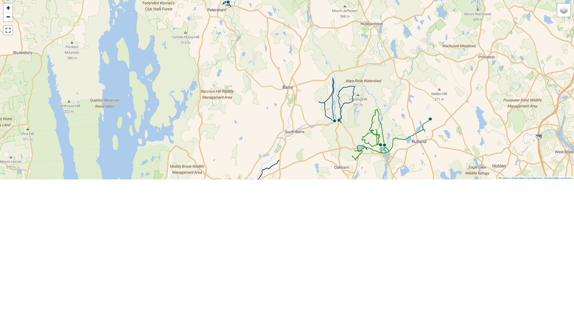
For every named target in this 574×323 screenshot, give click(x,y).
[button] (339, 120)
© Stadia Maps (517, 177)
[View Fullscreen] (8, 30)
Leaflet (504, 177)
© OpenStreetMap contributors (556, 177)
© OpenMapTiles (532, 177)
